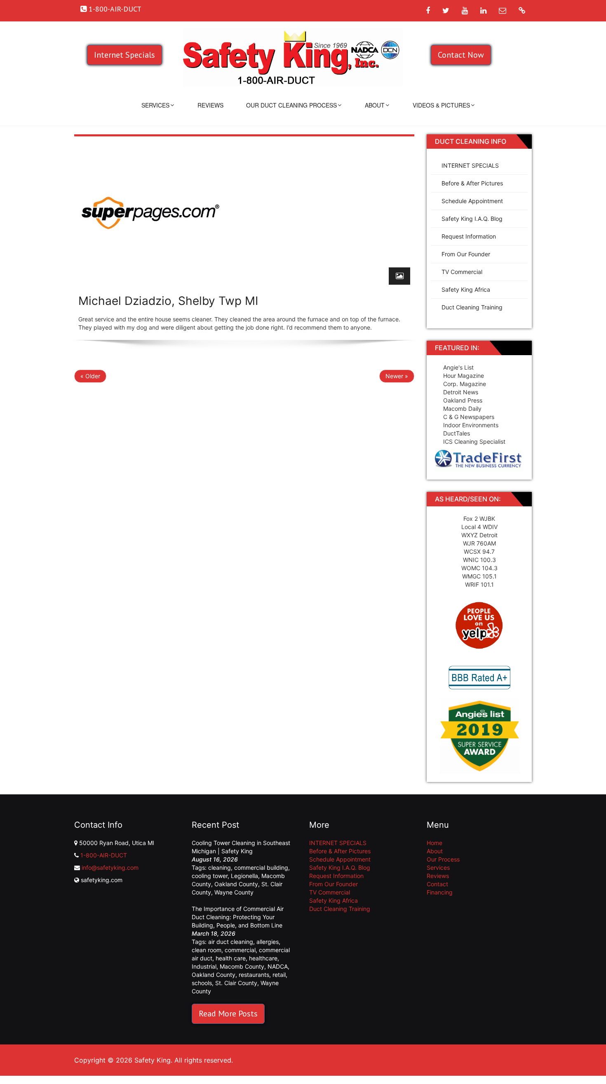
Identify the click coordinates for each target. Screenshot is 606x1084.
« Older (90, 375)
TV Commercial (462, 271)
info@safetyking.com (110, 867)
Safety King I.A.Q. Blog (472, 218)
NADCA (278, 966)
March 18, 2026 (213, 933)
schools (202, 982)
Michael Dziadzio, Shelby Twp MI (168, 301)
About (375, 105)
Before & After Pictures (472, 183)
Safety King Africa (466, 289)
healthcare (263, 958)
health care (231, 958)
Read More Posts (228, 1013)
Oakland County (236, 883)
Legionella (244, 875)
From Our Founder (466, 254)
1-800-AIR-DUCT (103, 855)
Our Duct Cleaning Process (291, 105)
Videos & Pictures (441, 105)
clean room (206, 949)
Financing (440, 892)
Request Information (469, 236)
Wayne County (234, 892)
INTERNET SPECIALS (470, 165)
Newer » (396, 375)
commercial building (261, 867)
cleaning (219, 867)
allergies (267, 941)
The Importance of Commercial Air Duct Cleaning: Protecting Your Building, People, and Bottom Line (238, 917)
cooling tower (210, 875)
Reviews (210, 105)
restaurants (254, 974)
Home (434, 842)
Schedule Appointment (472, 200)
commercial (240, 949)
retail (279, 974)
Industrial (204, 966)
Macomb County (242, 966)
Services (155, 105)
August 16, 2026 (215, 859)
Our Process (443, 859)
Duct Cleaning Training (472, 307)
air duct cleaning (230, 941)
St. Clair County (236, 982)
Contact (437, 883)
